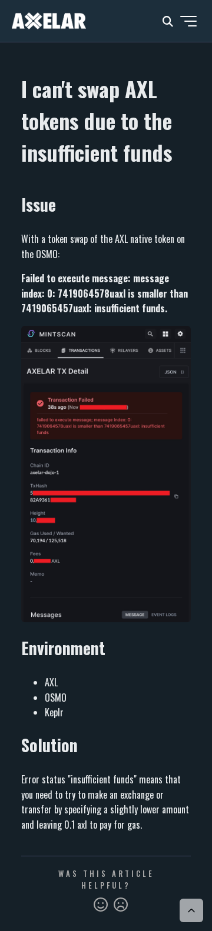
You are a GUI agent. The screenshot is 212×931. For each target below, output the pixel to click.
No (121, 905)
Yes (101, 905)
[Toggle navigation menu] (188, 21)
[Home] (49, 21)
